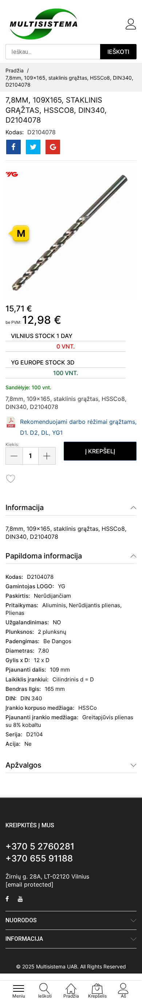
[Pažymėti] (11, 478)
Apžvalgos (23, 765)
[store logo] (43, 24)
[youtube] (20, 899)
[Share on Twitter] (33, 147)
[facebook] (7, 899)
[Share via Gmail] (53, 147)
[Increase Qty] (47, 456)
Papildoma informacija (43, 556)
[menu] (18, 988)
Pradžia (14, 70)
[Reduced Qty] (14, 456)
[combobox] (52, 51)
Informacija (24, 507)
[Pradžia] (71, 984)
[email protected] (29, 884)
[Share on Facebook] (13, 147)
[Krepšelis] (118, 24)
